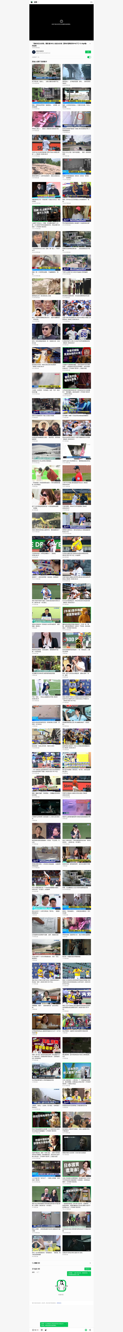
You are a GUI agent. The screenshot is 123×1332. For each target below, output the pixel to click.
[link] (41, 1330)
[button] (35, 1330)
